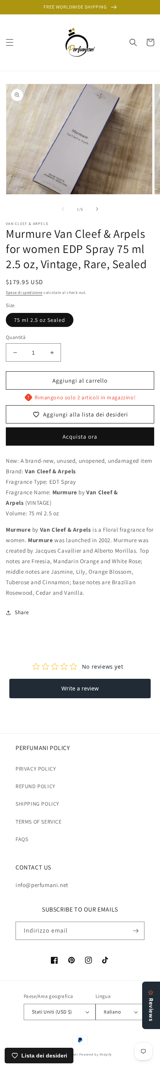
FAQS (22, 839)
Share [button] (22, 612)
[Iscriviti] (135, 931)
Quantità (16, 337)
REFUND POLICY (36, 786)
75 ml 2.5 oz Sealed (39, 319)
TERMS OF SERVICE (39, 821)
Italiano (112, 1011)
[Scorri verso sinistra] (62, 209)
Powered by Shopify (95, 1054)
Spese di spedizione (24, 292)
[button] (9, 42)
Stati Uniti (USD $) (52, 1011)
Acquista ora (80, 436)
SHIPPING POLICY (37, 803)
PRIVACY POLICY (36, 768)
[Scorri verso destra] (97, 209)
